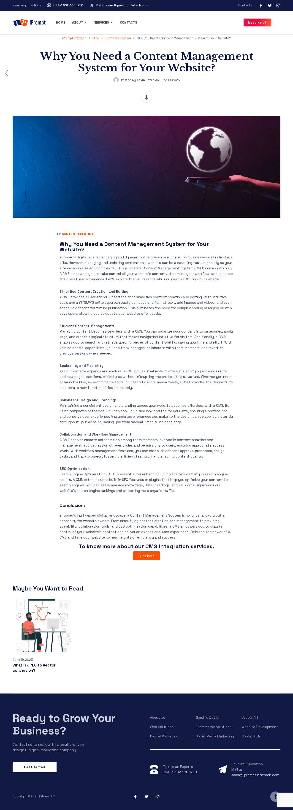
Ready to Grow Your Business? (64, 724)
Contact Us (251, 736)
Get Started (34, 767)
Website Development (259, 727)
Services (101, 22)
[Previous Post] (6, 73)
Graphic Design (208, 717)
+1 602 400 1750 (71, 5)
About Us (157, 717)
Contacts (245, 5)
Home (60, 22)
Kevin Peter (145, 80)
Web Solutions (162, 727)
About (77, 22)
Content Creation (78, 234)
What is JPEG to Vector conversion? (34, 668)
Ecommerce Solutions (213, 727)
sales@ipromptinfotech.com (127, 5)
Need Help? (257, 22)
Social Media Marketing (215, 736)
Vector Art (249, 717)
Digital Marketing (164, 736)
